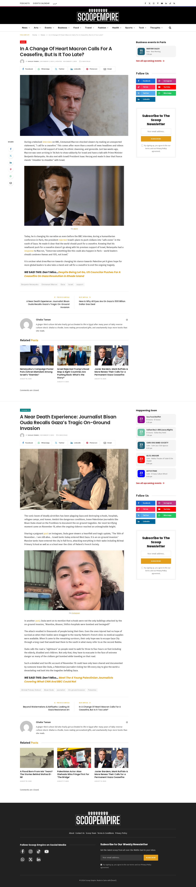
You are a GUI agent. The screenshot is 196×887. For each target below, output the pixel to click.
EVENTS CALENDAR (41, 3)
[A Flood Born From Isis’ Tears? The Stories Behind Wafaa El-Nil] (37, 758)
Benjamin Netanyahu (29, 284)
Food (76, 27)
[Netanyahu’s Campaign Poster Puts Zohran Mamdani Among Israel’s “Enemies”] (37, 355)
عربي (55, 3)
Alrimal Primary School (31, 690)
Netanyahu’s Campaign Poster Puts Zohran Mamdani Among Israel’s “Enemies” (37, 372)
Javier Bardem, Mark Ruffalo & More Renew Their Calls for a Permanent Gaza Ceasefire (111, 372)
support (80, 284)
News (25, 27)
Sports (129, 27)
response (29, 251)
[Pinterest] (10, 169)
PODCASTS (25, 3)
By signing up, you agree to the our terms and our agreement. (157, 148)
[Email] (10, 183)
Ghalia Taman (33, 61)
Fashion (102, 27)
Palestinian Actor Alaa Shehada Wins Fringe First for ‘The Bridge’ (73, 774)
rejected (63, 240)
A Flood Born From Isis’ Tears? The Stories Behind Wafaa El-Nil (36, 774)
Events (48, 27)
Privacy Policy (162, 148)
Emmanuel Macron (49, 284)
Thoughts (155, 27)
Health (115, 27)
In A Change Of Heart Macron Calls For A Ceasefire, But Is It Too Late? (100, 708)
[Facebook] (10, 149)
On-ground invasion (76, 690)
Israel (70, 284)
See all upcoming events (150, 60)
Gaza (63, 284)
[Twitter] (10, 155)
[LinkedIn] (10, 162)
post (46, 533)
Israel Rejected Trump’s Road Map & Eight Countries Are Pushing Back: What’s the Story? (73, 373)
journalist (61, 690)
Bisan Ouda (49, 690)
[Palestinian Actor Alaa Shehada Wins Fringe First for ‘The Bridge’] (74, 758)
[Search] (169, 28)
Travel (88, 27)
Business (62, 27)
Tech (141, 27)
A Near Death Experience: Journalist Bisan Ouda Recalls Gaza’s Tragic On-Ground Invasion (47, 304)
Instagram (76, 613)
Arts (36, 27)
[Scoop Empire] (98, 15)
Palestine (92, 690)
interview (47, 142)
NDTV (75, 229)
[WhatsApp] (10, 176)
